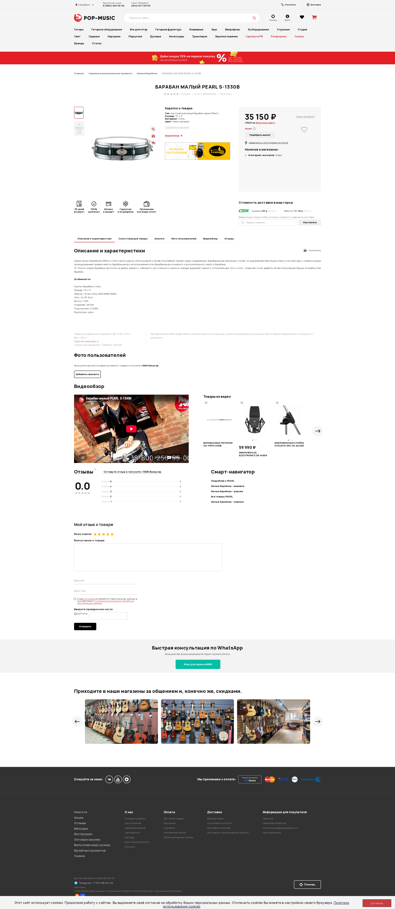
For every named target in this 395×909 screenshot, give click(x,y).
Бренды (79, 43)
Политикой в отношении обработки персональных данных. (105, 602)
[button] (317, 431)
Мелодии (81, 829)
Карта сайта (79, 887)
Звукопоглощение (226, 36)
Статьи (96, 43)
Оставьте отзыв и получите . (133, 471)
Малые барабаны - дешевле (227, 486)
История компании (135, 818)
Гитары (78, 29)
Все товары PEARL (222, 496)
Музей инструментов (90, 851)
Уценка (299, 36)
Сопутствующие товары (133, 238)
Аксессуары (176, 36)
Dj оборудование (258, 29)
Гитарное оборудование (106, 29)
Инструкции (83, 834)
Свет (77, 36)
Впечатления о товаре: (89, 540)
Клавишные (196, 29)
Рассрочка (170, 823)
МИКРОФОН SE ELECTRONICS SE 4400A (253, 454)
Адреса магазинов (135, 827)
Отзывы (229, 238)
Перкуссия (135, 36)
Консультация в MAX (198, 664)
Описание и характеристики (94, 238)
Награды (129, 837)
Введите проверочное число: (93, 609)
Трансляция (199, 36)
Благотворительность (137, 842)
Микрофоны (232, 29)
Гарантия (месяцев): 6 (86, 341)
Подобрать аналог (259, 134)
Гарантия (268, 818)
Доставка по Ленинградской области (228, 832)
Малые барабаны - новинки (227, 501)
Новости (80, 812)
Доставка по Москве (218, 827)
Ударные (94, 36)
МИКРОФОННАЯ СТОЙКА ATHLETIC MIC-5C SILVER (289, 444)
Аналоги (159, 238)
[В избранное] (304, 134)
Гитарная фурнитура (168, 29)
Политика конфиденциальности (280, 827)
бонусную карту (265, 122)
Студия (302, 29)
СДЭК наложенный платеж (178, 837)
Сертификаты (132, 832)
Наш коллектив (133, 823)
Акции (78, 818)
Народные (114, 36)
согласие (89, 598)
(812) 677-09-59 (140, 5)
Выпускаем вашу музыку (92, 845)
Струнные (283, 29)
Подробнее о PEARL (223, 480)
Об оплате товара (174, 818)
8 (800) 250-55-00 (113, 5)
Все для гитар (138, 29)
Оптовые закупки (87, 840)
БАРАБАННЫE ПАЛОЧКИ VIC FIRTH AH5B (218, 444)
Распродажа (279, 36)
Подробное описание (177, 127)
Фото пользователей (183, 238)
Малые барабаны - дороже (227, 491)
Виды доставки (215, 818)
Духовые (155, 36)
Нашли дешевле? (305, 116)
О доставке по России (219, 823)
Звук (214, 29)
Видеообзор (210, 238)
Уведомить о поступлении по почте (268, 142)
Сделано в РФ (254, 36)
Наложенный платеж (175, 832)
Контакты (130, 846)
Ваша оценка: (83, 533)
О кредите (169, 827)
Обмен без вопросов (274, 823)
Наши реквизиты (272, 832)
